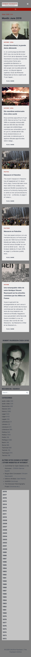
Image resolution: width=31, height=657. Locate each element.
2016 (5, 498)
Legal (3, 414)
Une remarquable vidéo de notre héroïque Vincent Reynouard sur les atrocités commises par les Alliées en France (14, 293)
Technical (5, 447)
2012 (5, 511)
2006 (5, 530)
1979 (5, 616)
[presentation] (15, 30)
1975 (5, 629)
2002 (5, 543)
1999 (5, 552)
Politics (6, 171)
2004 (5, 536)
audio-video (6, 403)
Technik (4, 450)
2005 (5, 533)
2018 (5, 492)
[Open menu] (27, 4)
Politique (7, 228)
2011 (4, 514)
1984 (5, 600)
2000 (5, 549)
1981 (4, 610)
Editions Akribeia (10, 479)
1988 (5, 587)
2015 (5, 501)
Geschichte (5, 406)
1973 (5, 635)
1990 (5, 581)
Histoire (6, 42)
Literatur (5, 424)
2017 (5, 495)
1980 (5, 613)
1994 (5, 568)
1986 (5, 594)
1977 (4, 623)
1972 (5, 639)
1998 (5, 555)
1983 (5, 603)
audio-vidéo (6, 401)
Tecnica (4, 455)
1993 (5, 571)
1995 (5, 565)
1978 (5, 619)
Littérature (5, 429)
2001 (5, 546)
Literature (5, 427)
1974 (5, 632)
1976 (5, 626)
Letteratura (5, 422)
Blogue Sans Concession (13, 473)
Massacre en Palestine (12, 231)
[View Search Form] (15, 9)
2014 (5, 504)
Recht (4, 442)
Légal (12, 42)
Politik (4, 437)
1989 (5, 584)
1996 (5, 562)
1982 (5, 607)
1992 (5, 575)
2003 (5, 539)
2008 (5, 523)
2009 (5, 520)
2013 (5, 508)
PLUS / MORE (10, 81)
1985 (5, 597)
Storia (4, 445)
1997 (5, 559)
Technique (5, 453)
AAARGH (8, 481)
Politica (4, 432)
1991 (4, 578)
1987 (5, 591)
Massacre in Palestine (12, 175)
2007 (5, 527)
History (4, 411)
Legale (4, 419)
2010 (5, 517)
